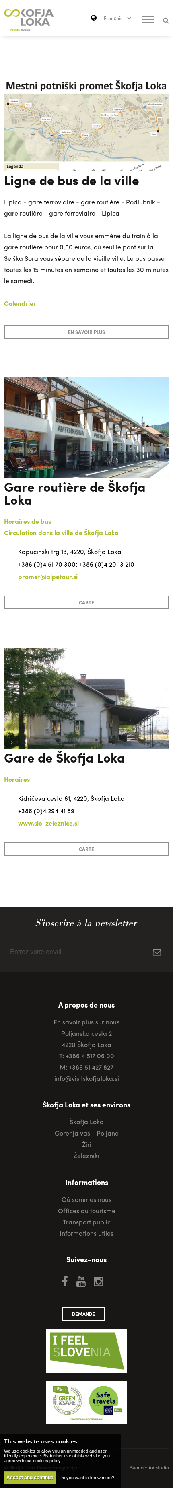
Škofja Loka (87, 1121)
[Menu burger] (148, 20)
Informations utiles (86, 1233)
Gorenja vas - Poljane (87, 1133)
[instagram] (98, 1281)
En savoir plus (86, 332)
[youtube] (81, 1281)
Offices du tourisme (86, 1210)
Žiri (86, 1144)
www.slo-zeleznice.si (48, 823)
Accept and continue (30, 1477)
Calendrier (20, 303)
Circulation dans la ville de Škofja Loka (61, 532)
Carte (86, 602)
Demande (83, 1313)
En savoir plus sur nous (86, 1021)
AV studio (158, 1467)
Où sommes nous (86, 1199)
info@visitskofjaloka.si (86, 1078)
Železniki (86, 1155)
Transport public (87, 1221)
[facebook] (65, 1281)
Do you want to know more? (87, 1477)
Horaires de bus (27, 521)
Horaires (17, 779)
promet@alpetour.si (48, 576)
